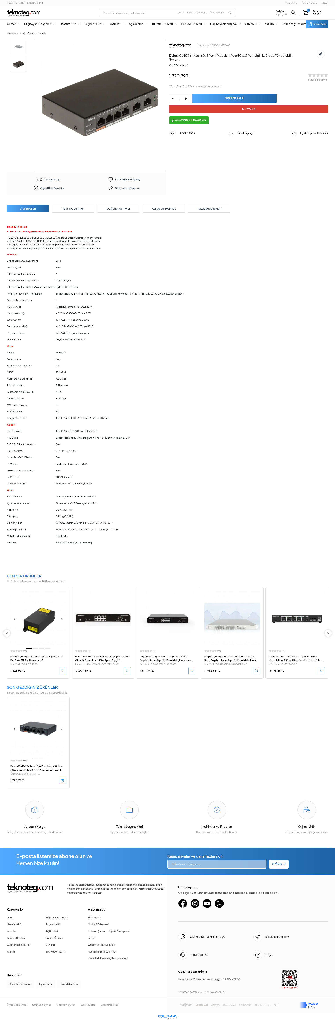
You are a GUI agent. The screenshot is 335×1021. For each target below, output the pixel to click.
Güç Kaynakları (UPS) (19, 944)
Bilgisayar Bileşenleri (57, 917)
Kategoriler (15, 909)
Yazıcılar (11, 931)
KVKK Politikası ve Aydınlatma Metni (108, 958)
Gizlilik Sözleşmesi (98, 924)
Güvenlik (51, 944)
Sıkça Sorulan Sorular (20, 984)
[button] (313, 13)
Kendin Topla (319, 24)
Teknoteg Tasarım (56, 951)
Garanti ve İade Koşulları (101, 944)
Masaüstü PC (14, 924)
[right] (328, 633)
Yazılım (11, 951)
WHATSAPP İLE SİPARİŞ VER (190, 120)
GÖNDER (279, 864)
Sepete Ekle (234, 98)
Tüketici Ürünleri (16, 937)
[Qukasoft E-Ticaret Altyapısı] (167, 1017)
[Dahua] (180, 44)
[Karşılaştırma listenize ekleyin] (66, 599)
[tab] (28, 208)
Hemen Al (250, 108)
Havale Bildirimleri (69, 984)
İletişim (92, 937)
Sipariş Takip (291, 3)
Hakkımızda (96, 909)
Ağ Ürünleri (52, 931)
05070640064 (199, 955)
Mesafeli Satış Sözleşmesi (102, 951)
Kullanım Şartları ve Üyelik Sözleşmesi (109, 931)
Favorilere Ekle (185, 132)
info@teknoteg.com (277, 936)
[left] (7, 633)
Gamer (11, 917)
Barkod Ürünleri (54, 937)
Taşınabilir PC (53, 924)
